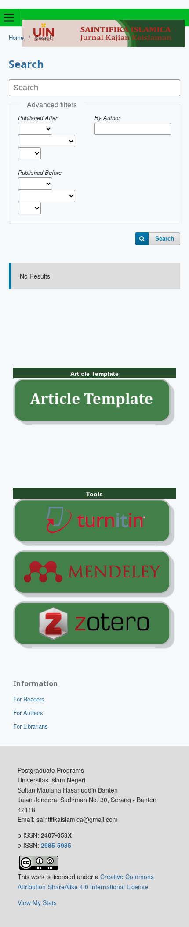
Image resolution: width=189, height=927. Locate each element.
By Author (107, 117)
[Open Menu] (9, 17)
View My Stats (37, 902)
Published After (37, 117)
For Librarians (30, 726)
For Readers (28, 699)
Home (16, 37)
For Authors (28, 712)
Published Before (40, 172)
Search (164, 238)
